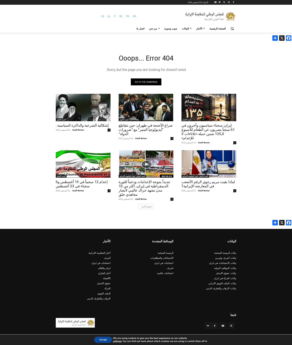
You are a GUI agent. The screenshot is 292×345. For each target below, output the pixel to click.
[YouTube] (223, 326)
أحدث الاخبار (186, 119)
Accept (103, 339)
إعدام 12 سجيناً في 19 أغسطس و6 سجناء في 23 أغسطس (82, 184)
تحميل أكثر (147, 206)
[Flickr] (208, 326)
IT (115, 16)
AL (108, 16)
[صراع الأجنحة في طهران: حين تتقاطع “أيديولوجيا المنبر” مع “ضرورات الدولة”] (146, 107)
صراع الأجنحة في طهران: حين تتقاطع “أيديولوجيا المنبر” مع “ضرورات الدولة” (146, 129)
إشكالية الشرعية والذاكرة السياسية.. (82, 125)
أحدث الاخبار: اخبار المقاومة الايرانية (195, 176)
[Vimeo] (219, 2)
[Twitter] (231, 326)
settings (117, 341)
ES (102, 16)
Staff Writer (204, 142)
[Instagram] (229, 2)
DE (120, 16)
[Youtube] (215, 2)
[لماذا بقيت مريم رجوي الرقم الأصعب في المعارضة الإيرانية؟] (208, 164)
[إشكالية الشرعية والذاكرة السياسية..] (83, 107)
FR (127, 16)
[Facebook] (233, 2)
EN (134, 16)
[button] (232, 29)
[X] (224, 2)
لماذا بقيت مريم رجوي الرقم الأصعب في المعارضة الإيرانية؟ (208, 184)
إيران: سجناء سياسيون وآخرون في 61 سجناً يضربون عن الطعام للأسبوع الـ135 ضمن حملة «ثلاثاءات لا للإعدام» (208, 131)
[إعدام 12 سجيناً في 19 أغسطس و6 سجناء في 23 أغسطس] (83, 164)
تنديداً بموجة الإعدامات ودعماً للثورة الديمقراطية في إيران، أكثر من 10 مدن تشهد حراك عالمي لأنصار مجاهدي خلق (144, 188)
